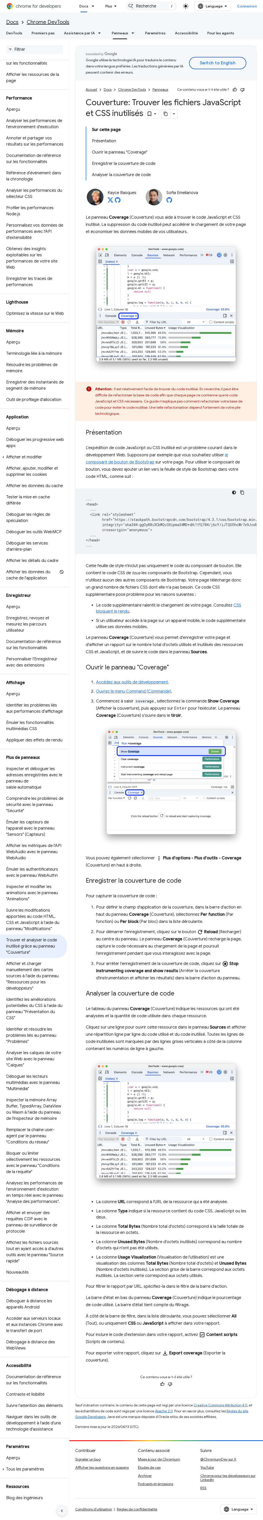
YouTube (207, 1467)
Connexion (247, 6)
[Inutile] (242, 90)
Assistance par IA (79, 33)
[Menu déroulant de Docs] (94, 6)
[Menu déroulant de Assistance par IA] (101, 33)
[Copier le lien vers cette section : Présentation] (127, 433)
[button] (33, 457)
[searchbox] (34, 49)
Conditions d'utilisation (93, 1509)
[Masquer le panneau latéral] (62, 1511)
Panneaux (120, 33)
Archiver (145, 1475)
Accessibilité (186, 33)
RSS (203, 1488)
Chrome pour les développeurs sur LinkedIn (228, 1477)
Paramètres (155, 33)
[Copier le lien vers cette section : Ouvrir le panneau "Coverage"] (174, 668)
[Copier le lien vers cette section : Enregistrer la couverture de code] (186, 881)
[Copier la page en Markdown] (166, 113)
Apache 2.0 (164, 1411)
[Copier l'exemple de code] (242, 492)
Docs (83, 6)
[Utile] (235, 90)
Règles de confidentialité (137, 1509)
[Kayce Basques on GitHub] (117, 201)
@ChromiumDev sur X (218, 1459)
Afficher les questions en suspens (102, 1467)
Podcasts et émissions (155, 1484)
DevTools (14, 33)
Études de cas (149, 1467)
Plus (108, 6)
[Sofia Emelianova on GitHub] (169, 201)
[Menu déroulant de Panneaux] (134, 33)
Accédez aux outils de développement (132, 682)
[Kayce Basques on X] (110, 201)
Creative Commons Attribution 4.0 (220, 1405)
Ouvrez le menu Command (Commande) (133, 691)
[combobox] (151, 6)
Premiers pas (43, 33)
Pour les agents (220, 33)
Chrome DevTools (48, 22)
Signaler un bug (88, 1459)
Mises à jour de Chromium (159, 1459)
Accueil (91, 89)
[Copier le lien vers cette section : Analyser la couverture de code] (179, 994)
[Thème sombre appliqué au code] (234, 492)
